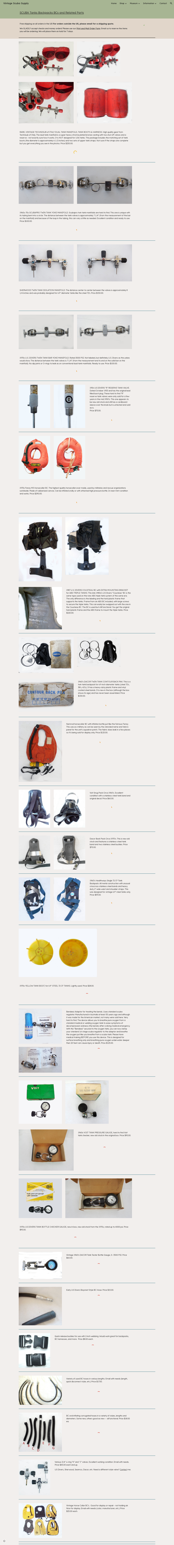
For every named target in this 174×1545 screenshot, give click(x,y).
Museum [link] (134, 3)
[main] (87, 12)
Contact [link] (163, 3)
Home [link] (114, 3)
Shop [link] (122, 3)
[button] (171, 3)
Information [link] (148, 3)
